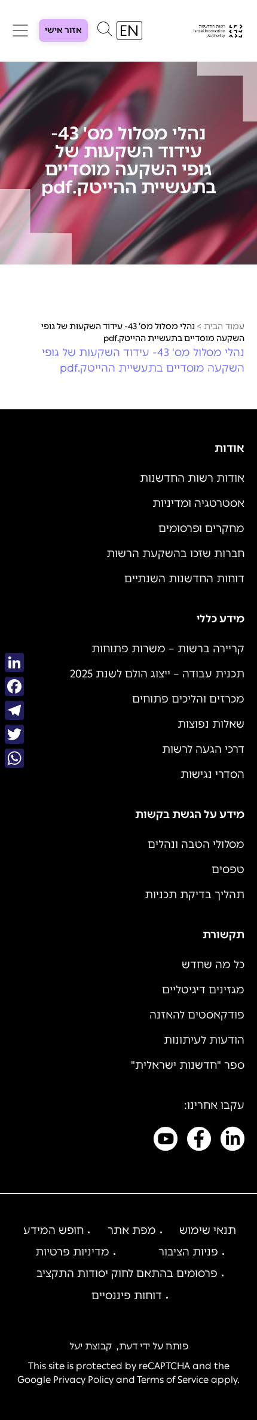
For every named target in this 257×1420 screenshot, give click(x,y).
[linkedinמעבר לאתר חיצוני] (232, 1141)
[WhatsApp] (14, 758)
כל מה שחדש (213, 964)
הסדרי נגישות (212, 774)
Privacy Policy (83, 1379)
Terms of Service (173, 1379)
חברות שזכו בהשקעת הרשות (175, 553)
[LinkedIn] (14, 662)
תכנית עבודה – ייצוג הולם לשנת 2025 (157, 673)
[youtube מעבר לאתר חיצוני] (166, 1141)
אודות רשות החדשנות (192, 478)
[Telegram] (14, 710)
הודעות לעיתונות (204, 1040)
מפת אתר (132, 1230)
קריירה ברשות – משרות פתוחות (167, 648)
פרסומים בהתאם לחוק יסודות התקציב (127, 1273)
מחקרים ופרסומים (201, 528)
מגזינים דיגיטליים (203, 989)
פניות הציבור (188, 1251)
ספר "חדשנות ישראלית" (187, 1065)
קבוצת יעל (90, 1346)
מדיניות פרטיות (72, 1251)
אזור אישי (63, 30)
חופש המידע (53, 1230)
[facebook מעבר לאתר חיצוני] (199, 1141)
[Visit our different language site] (129, 30)
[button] (104, 31)
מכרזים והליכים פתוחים (188, 699)
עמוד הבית (224, 326)
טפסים (228, 869)
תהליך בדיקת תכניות (194, 894)
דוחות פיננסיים (126, 1295)
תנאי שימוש (207, 1230)
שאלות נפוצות (211, 724)
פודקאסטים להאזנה (196, 1014)
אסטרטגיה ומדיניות (198, 503)
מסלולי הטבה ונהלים (196, 844)
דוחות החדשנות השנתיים (184, 578)
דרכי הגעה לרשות (203, 749)
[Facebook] (14, 686)
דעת (128, 1346)
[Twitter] (14, 734)
